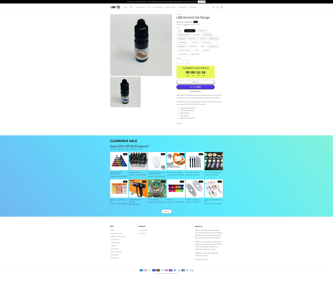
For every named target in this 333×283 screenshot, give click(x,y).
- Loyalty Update (114, 242)
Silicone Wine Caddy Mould (193, 199)
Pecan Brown (190, 30)
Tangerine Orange (183, 34)
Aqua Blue (181, 46)
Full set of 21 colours (185, 50)
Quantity (178, 58)
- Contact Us (141, 233)
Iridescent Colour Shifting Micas (213, 172)
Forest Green (207, 43)
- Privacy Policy (114, 255)
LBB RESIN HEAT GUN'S (135, 199)
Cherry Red (207, 34)
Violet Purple (193, 46)
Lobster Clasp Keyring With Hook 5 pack (213, 200)
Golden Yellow (183, 54)
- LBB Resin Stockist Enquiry (118, 236)
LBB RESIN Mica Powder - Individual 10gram (116, 173)
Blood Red (207, 50)
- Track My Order (143, 230)
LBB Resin (161, 273)
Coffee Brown (202, 30)
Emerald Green (183, 43)
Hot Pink (202, 38)
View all (166, 211)
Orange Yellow (213, 38)
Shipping (186, 24)
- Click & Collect (114, 239)
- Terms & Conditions (116, 252)
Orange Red (181, 38)
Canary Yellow (213, 46)
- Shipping (113, 245)
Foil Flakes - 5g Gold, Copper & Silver (118, 200)
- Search (112, 230)
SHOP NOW (201, 2)
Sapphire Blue (196, 54)
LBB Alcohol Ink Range (135, 172)
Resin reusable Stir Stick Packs (174, 172)
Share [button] (179, 123)
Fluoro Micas (170, 199)
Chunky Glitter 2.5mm (153, 199)
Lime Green (196, 43)
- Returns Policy (114, 249)
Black (180, 31)
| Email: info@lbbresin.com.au (171, 273)
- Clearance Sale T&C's (116, 233)
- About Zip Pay (114, 258)
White (203, 46)
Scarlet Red (197, 35)
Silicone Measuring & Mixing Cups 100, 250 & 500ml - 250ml (156, 173)
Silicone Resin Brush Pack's (193, 172)
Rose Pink (192, 38)
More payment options (195, 91)
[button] (131, 7)
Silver (197, 50)
